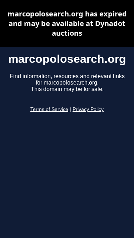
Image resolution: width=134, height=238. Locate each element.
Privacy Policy (88, 109)
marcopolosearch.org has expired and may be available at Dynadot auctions (67, 23)
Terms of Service (49, 109)
